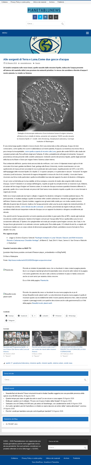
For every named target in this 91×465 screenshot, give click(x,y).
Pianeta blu (44, 280)
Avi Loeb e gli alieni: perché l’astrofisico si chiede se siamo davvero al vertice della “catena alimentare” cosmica (46, 406)
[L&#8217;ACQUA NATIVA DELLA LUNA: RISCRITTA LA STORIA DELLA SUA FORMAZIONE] (73, 338)
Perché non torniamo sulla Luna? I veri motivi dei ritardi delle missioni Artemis (44, 349)
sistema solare (58, 363)
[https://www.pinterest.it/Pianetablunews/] (50, 17)
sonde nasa (68, 363)
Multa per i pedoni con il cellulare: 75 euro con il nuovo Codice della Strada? (33, 401)
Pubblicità (61, 2)
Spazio (37, 63)
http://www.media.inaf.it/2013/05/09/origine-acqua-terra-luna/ (29, 260)
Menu (4, 33)
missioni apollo (47, 363)
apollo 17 (9, 363)
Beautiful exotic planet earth (42, 303)
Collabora (5, 2)
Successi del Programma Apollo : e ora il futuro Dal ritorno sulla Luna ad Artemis (16, 349)
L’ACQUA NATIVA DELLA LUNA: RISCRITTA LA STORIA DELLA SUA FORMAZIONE (72, 349)
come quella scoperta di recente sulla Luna (40, 151)
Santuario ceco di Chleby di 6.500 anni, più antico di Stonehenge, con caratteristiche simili (38, 403)
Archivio (51, 2)
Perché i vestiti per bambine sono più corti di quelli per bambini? (28, 411)
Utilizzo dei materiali (39, 2)
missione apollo (35, 363)
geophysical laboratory (21, 363)
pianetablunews (25, 63)
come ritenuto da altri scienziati (32, 207)
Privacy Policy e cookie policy (20, 2)
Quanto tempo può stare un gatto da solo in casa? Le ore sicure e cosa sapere (34, 398)
